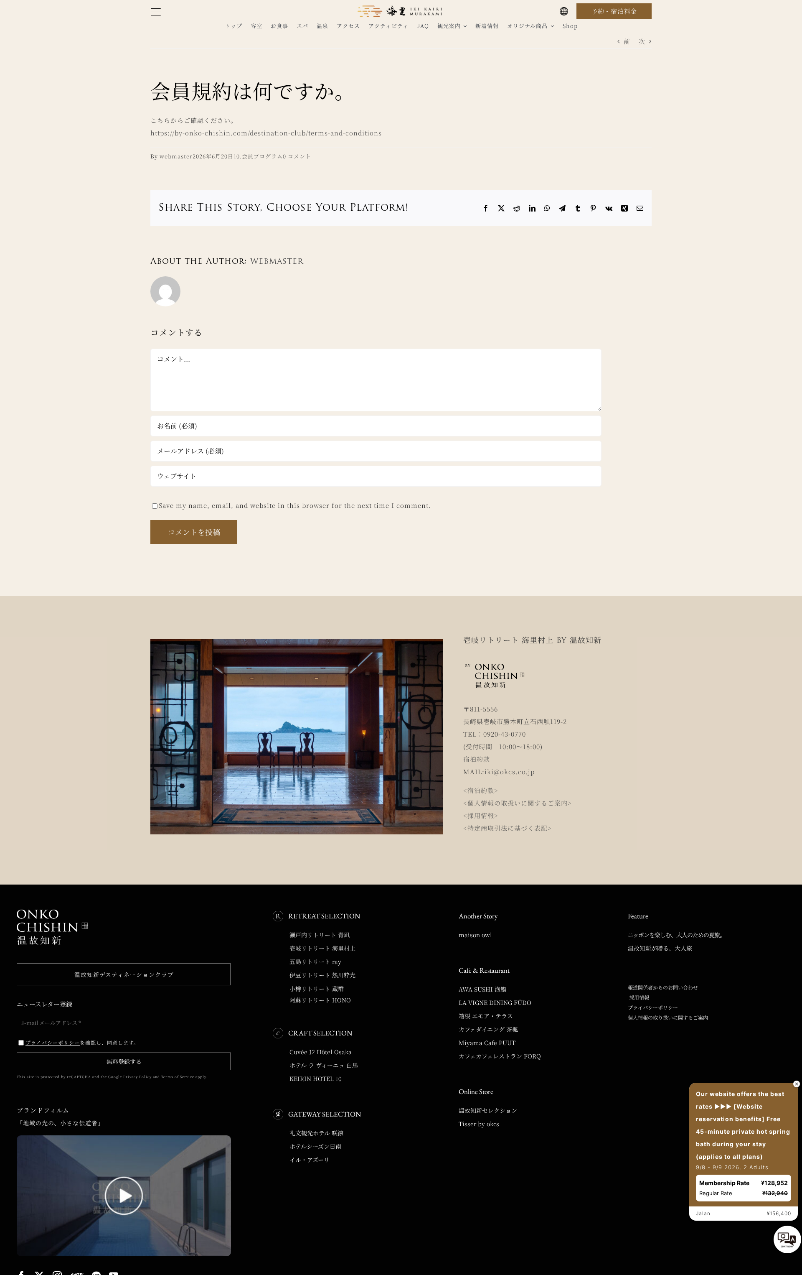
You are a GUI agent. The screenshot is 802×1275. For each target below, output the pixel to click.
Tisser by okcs (479, 1123)
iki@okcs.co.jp (510, 771)
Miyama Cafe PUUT (487, 1042)
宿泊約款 (476, 759)
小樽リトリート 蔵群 (316, 988)
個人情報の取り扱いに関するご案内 (668, 1017)
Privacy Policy (137, 1076)
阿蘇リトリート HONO (320, 1000)
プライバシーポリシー (653, 1007)
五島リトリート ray (315, 961)
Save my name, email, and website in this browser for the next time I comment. (295, 505)
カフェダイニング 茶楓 (488, 1029)
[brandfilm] (124, 1138)
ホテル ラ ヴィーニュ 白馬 (323, 1065)
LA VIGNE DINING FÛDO (495, 1002)
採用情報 (638, 997)
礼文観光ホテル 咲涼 (316, 1133)
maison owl (475, 935)
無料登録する (124, 1061)
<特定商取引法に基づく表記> (507, 828)
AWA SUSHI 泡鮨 (482, 989)
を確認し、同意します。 (82, 1042)
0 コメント (297, 156)
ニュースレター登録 (44, 1004)
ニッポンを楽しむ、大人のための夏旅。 (676, 935)
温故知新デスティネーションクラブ (124, 974)
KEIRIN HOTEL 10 (315, 1078)
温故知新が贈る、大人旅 (660, 948)
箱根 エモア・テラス (486, 1016)
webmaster (176, 156)
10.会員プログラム (258, 156)
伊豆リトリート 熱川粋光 (322, 975)
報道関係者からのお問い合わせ (663, 987)
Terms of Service (177, 1076)
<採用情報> (480, 815)
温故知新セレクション (488, 1110)
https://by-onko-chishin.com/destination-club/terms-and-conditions (266, 132)
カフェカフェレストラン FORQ (500, 1056)
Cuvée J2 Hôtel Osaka (320, 1052)
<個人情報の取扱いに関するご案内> (517, 802)
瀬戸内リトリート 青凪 (319, 935)
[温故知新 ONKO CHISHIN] (52, 912)
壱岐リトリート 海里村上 (322, 948)
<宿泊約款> (480, 790)
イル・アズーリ (309, 1159)
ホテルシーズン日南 (315, 1146)
